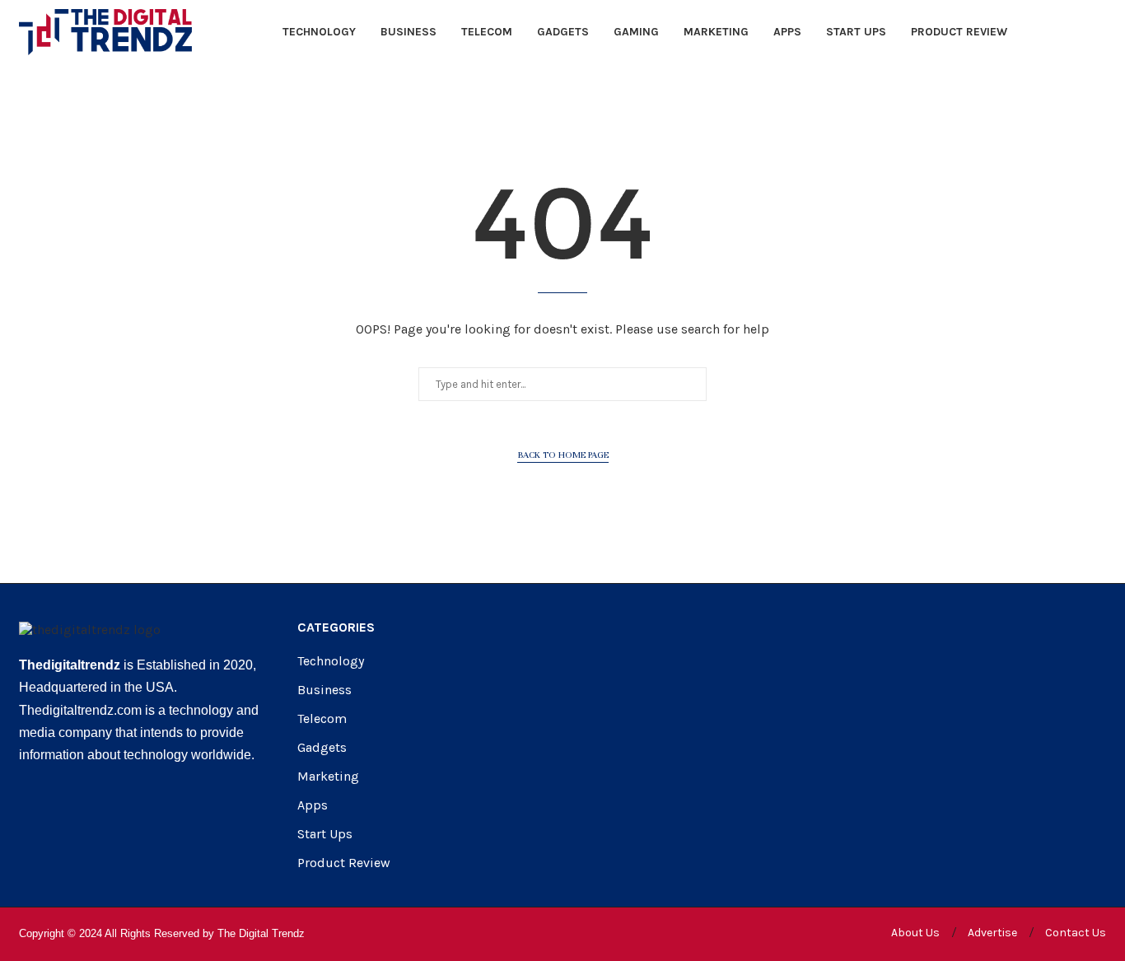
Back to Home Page (563, 454)
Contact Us (1075, 933)
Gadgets (563, 32)
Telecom (486, 32)
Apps (787, 32)
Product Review (959, 32)
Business (408, 32)
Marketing (716, 32)
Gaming (636, 32)
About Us (915, 933)
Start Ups (856, 32)
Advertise (992, 933)
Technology (319, 32)
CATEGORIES (336, 627)
